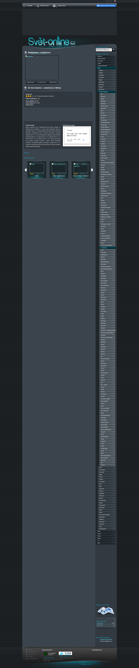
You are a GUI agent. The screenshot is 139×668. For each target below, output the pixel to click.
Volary (102, 439)
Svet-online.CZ (90, 662)
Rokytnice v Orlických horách (108, 330)
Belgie (101, 80)
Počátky (103, 307)
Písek (102, 302)
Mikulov (103, 257)
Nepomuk (103, 278)
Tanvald (103, 380)
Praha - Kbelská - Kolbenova (81, 176)
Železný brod (104, 458)
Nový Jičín (103, 283)
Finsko (101, 477)
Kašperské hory (105, 214)
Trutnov (103, 396)
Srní (102, 356)
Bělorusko (101, 82)
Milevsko (103, 259)
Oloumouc (103, 290)
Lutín (102, 250)
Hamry (102, 167)
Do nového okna (42, 82)
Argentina (101, 75)
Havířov (103, 170)
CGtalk (90, 664)
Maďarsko (101, 493)
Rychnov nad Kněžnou (107, 337)
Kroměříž (103, 231)
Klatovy (103, 219)
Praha (102, 314)
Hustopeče (103, 191)
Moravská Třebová (105, 266)
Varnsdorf (103, 418)
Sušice (102, 370)
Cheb (102, 136)
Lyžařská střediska (102, 65)
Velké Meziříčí (104, 427)
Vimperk (103, 432)
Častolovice (104, 120)
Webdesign (84, 664)
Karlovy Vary (104, 212)
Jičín (102, 198)
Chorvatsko (102, 470)
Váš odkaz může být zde (106, 639)
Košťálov (103, 226)
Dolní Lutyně (104, 158)
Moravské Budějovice (106, 269)
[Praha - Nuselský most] (58, 164)
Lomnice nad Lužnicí (106, 245)
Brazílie (101, 87)
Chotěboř (103, 148)
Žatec (102, 453)
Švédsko (101, 519)
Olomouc (103, 288)
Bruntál (103, 113)
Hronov (103, 188)
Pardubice (103, 299)
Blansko (103, 96)
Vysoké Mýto (104, 448)
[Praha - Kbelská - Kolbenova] (81, 166)
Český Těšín (104, 134)
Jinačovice (103, 205)
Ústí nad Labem (105, 408)
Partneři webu (32, 652)
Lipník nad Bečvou (105, 236)
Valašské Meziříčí (105, 415)
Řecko (101, 510)
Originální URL (53, 82)
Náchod (103, 273)
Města (99, 68)
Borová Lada (104, 106)
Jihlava (103, 200)
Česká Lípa (104, 125)
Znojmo (103, 465)
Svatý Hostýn (104, 373)
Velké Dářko (104, 425)
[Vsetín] (32, 164)
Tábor (102, 377)
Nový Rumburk (105, 285)
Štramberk (103, 366)
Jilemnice (103, 203)
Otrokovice (103, 297)
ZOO (98, 543)
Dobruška (103, 155)
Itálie (100, 486)
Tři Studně (103, 394)
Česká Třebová (105, 127)
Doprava (99, 56)
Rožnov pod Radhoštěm (107, 332)
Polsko (101, 503)
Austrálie (101, 77)
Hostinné (103, 184)
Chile (100, 467)
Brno (102, 110)
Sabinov (103, 340)
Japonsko (101, 488)
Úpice (102, 406)
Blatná (102, 99)
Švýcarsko (101, 522)
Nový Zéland (102, 500)
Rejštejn (103, 328)
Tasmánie (101, 524)
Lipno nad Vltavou (105, 238)
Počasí (99, 533)
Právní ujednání (33, 658)
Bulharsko (101, 89)
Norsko (101, 498)
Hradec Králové (105, 186)
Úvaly (102, 413)
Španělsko (102, 517)
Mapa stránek (32, 654)
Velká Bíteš (104, 420)
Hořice (102, 179)
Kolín (102, 221)
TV (98, 541)
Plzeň (102, 304)
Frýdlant (103, 165)
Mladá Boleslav (105, 262)
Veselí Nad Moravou (106, 429)
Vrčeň (102, 443)
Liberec (103, 233)
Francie (101, 479)
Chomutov (103, 146)
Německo (101, 496)
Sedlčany (103, 342)
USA (100, 526)
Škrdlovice (103, 347)
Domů (30, 649)
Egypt (100, 474)
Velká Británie (102, 529)
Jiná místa (100, 61)
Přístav (99, 536)
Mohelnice (103, 264)
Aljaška (101, 73)
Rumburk (103, 335)
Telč (102, 382)
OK (83, 140)
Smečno (103, 349)
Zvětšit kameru (31, 82)
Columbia (101, 472)
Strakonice (103, 363)
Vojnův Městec (104, 436)
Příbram (103, 318)
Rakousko (101, 507)
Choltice (103, 144)
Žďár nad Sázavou (105, 455)
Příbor (102, 316)
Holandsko (102, 481)
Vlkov (102, 434)
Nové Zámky (104, 281)
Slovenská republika (104, 514)
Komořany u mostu (106, 224)
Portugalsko (102, 505)
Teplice (103, 387)
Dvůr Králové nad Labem (107, 162)
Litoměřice (103, 240)
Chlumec (103, 139)
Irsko (100, 484)
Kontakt (31, 656)
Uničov (102, 403)
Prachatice (103, 311)
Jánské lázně (104, 195)
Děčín (102, 151)
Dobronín (103, 153)
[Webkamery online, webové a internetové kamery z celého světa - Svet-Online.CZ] (69, 40)
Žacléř (102, 451)
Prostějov (103, 323)
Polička (103, 309)
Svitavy (103, 375)
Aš (101, 94)
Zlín (102, 462)
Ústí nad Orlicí (104, 410)
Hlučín (102, 177)
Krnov (102, 229)
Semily (102, 344)
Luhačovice (104, 247)
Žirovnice (103, 460)
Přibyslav (103, 321)
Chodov (103, 141)
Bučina (102, 118)
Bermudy (101, 84)
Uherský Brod (104, 401)
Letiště (99, 63)
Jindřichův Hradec (105, 207)
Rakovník (103, 325)
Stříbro (102, 368)
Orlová (102, 295)
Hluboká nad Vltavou (106, 174)
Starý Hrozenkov (105, 358)
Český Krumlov (105, 132)
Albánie (101, 70)
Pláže (98, 531)
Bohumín (103, 101)
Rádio (99, 538)
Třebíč (102, 389)
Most (102, 271)
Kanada (101, 491)
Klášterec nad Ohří (105, 217)
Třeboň (103, 392)
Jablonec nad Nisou (106, 193)
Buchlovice (104, 115)
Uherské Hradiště (105, 399)
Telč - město (104, 384)
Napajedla (103, 276)
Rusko (101, 512)
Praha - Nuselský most (59, 176)
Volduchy (103, 441)
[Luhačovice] (29, 56)
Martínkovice (104, 255)
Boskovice (103, 108)
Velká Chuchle (104, 422)
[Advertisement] (69, 22)
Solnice (103, 351)
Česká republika (103, 91)
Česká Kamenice (105, 122)
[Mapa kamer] (106, 615)
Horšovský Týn (104, 181)
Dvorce (103, 160)
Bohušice (103, 103)
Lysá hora (103, 252)
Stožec (102, 361)
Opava (102, 292)
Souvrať (103, 354)
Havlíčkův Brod (105, 172)
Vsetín (37, 176)
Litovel (102, 243)
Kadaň (102, 210)
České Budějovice (105, 129)
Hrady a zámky (101, 58)
